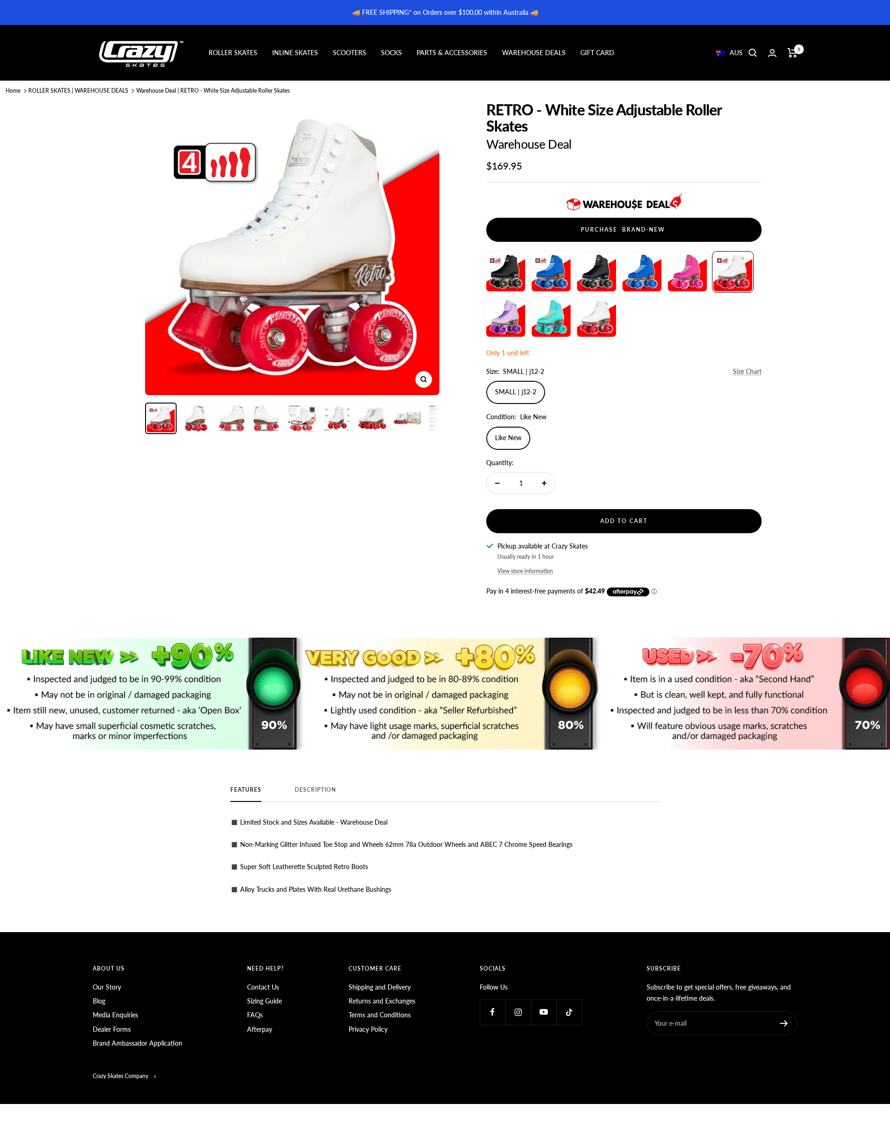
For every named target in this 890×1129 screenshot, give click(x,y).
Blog (99, 1001)
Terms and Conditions (380, 1015)
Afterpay (259, 1029)
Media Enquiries (115, 1015)
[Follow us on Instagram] (518, 1012)
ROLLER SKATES (233, 53)
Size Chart (747, 371)
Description (315, 790)
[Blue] (551, 271)
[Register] (784, 1023)
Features (245, 790)
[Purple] (505, 317)
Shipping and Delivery (380, 987)
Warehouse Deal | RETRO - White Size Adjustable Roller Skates (213, 90)
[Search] (753, 53)
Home (13, 90)
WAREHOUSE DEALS (534, 53)
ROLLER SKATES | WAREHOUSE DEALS (78, 90)
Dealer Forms (112, 1029)
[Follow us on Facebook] (492, 1012)
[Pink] (687, 271)
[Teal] (551, 317)
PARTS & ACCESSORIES (452, 53)
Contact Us (263, 987)
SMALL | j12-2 (515, 392)
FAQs (255, 1015)
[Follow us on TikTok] (569, 1012)
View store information (525, 571)
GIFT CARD (597, 53)
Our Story (107, 987)
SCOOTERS (349, 53)
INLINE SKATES (295, 53)
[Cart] (792, 52)
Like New (508, 438)
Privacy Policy (368, 1029)
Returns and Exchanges (382, 1001)
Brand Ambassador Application (137, 1043)
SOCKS (391, 53)
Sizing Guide (264, 1001)
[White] (732, 271)
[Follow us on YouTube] (543, 1012)
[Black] (505, 271)
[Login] (772, 53)
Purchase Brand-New (624, 229)
